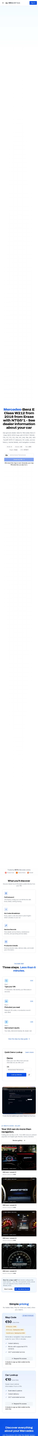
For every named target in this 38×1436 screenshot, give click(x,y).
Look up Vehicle (16, 1074)
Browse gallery (17, 1140)
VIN (8, 1067)
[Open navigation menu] (3, 3)
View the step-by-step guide (18, 1039)
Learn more (29, 1052)
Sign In (33, 3)
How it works (8, 1289)
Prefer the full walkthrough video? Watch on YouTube (19, 1116)
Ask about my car (23, 1289)
